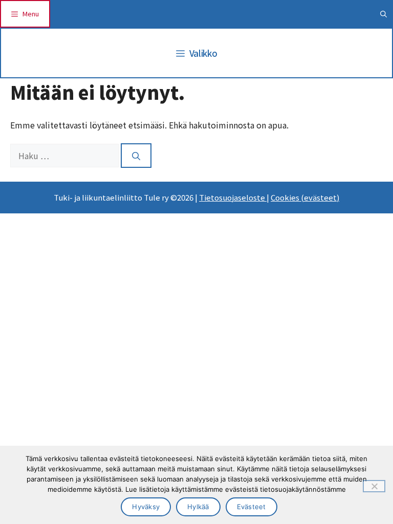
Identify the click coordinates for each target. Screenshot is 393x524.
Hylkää (198, 507)
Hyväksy (146, 507)
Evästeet (251, 507)
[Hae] (136, 155)
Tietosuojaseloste (233, 197)
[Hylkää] (374, 486)
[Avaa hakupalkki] (383, 13)
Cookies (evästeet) (305, 197)
